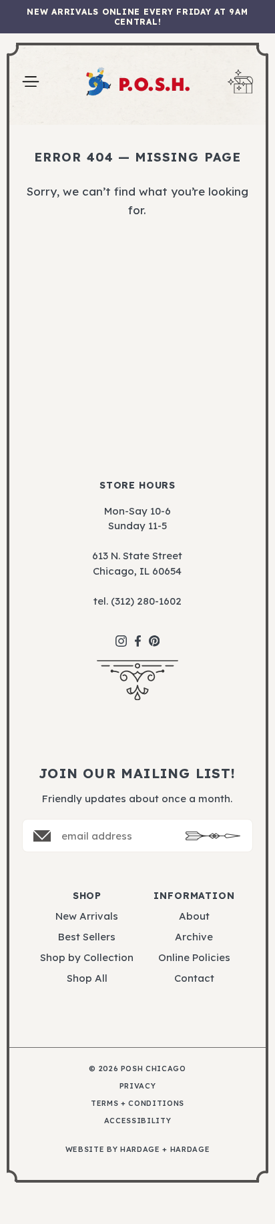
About (194, 916)
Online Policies (194, 957)
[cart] (240, 81)
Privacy (137, 1086)
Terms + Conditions (137, 1103)
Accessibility (138, 1121)
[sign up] (213, 836)
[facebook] (138, 634)
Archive (194, 936)
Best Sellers (86, 936)
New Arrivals (86, 916)
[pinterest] (154, 634)
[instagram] (121, 634)
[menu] (30, 81)
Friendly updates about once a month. (137, 799)
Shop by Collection (86, 957)
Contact (194, 978)
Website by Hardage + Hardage (137, 1149)
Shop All (87, 978)
